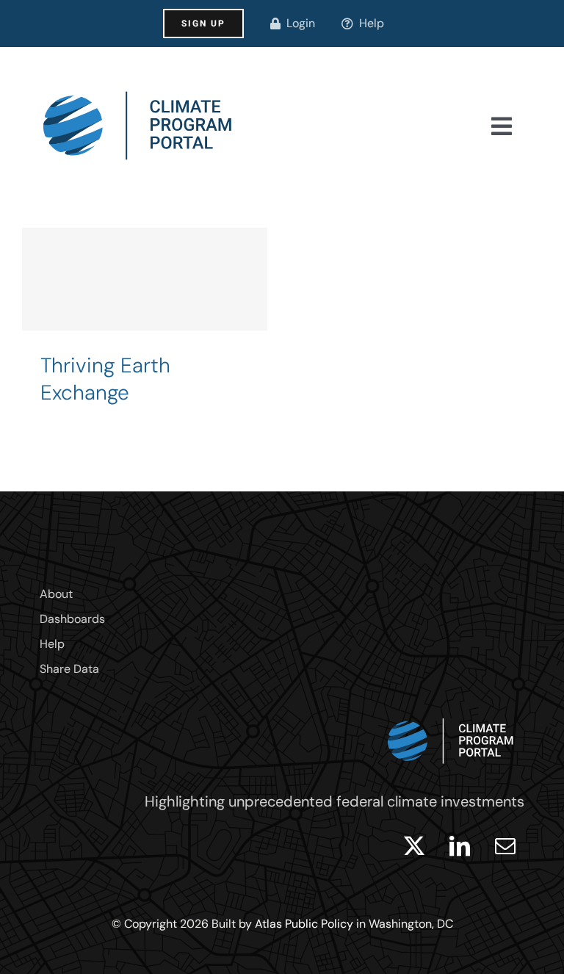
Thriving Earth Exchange (105, 379)
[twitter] (414, 846)
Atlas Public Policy (304, 923)
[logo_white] (450, 714)
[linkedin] (460, 846)
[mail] (505, 846)
